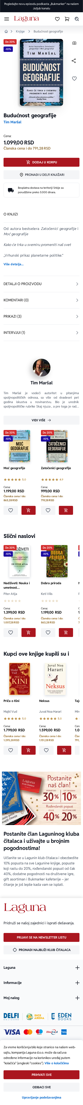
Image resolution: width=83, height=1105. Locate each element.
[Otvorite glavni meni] (7, 19)
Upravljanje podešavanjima (41, 1097)
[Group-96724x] (52, 1032)
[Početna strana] (27, 19)
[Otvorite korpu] (67, 19)
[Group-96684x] (61, 1016)
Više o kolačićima (56, 1063)
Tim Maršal (12, 122)
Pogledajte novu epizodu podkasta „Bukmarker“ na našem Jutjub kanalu (41, 6)
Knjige (20, 31)
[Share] (73, 60)
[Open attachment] (74, 44)
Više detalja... (13, 264)
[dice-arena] (35, 1016)
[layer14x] (64, 1032)
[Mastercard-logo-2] (28, 1032)
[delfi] (11, 1016)
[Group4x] (39, 1032)
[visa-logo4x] (12, 1032)
